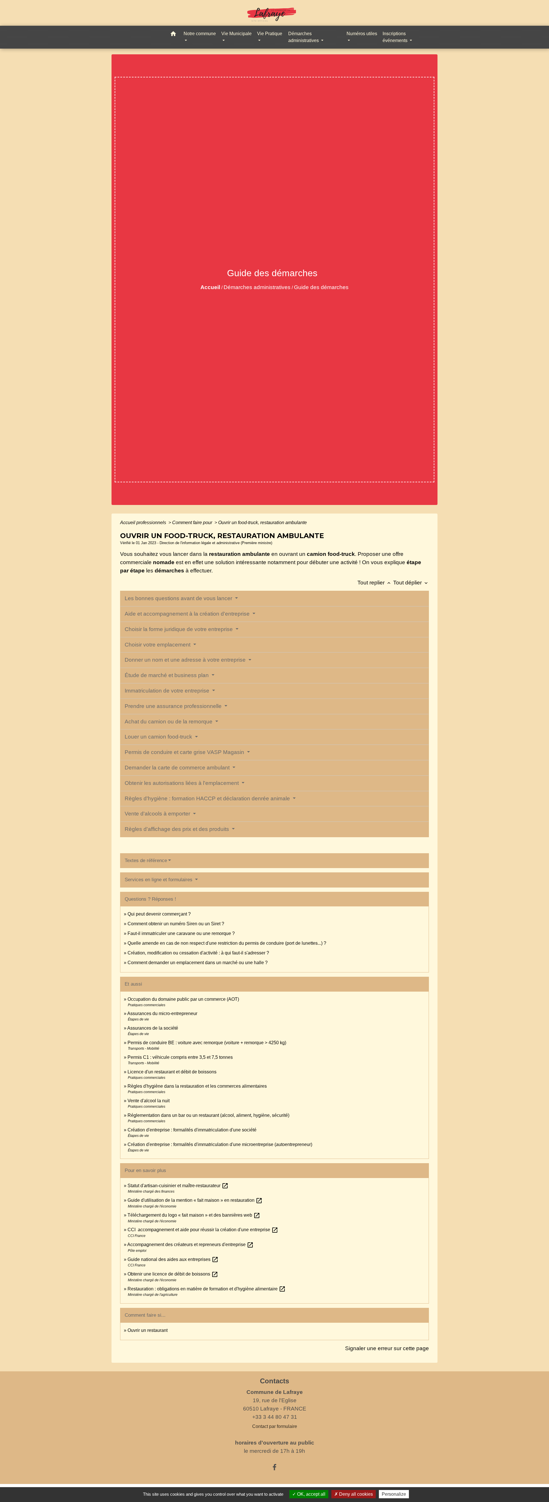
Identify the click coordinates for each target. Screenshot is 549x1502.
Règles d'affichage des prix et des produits (177, 829)
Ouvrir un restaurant (148, 1330)
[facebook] (274, 1467)
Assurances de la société (152, 1028)
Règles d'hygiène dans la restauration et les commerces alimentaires (197, 1086)
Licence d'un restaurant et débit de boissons (172, 1071)
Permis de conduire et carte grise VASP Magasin (185, 752)
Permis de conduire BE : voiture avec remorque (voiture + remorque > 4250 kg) (207, 1042)
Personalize (394, 1494)
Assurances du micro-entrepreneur (162, 1013)
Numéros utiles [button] (362, 33)
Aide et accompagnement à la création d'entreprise (188, 614)
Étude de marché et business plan (167, 675)
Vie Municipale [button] (236, 33)
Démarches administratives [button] (304, 37)
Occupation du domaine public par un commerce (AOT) (183, 999)
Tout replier (374, 583)
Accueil (210, 287)
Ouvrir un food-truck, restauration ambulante (262, 522)
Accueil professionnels (143, 522)
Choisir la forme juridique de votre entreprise (179, 629)
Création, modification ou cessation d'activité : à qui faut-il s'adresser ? (198, 952)
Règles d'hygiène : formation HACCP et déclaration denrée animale (208, 798)
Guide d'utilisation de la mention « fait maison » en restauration (195, 1200)
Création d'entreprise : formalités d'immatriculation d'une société (192, 1129)
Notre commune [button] (200, 33)
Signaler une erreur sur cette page (387, 1348)
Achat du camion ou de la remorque (169, 722)
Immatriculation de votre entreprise (168, 691)
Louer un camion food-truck (159, 737)
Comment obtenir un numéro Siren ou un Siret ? (176, 923)
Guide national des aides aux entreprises (173, 1259)
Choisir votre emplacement (158, 645)
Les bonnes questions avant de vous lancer (179, 598)
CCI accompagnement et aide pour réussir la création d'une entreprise (203, 1229)
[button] (173, 34)
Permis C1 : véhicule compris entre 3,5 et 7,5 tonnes (180, 1057)
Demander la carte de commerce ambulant (178, 768)
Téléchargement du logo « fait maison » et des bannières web (194, 1215)
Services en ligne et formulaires (159, 879)
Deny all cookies (355, 1494)
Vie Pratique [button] (269, 33)
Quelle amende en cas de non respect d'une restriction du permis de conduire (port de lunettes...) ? (227, 943)
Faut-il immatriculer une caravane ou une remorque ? (181, 933)
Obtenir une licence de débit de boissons (173, 1274)
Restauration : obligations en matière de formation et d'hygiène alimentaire (207, 1288)
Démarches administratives (257, 287)
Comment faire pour (192, 522)
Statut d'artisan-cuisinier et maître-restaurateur (178, 1185)
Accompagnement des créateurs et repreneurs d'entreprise (190, 1244)
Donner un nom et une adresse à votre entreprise (186, 660)
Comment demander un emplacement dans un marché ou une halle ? (198, 962)
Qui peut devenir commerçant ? (159, 914)
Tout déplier (411, 583)
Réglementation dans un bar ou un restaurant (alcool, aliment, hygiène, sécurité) (208, 1115)
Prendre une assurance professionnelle (174, 706)
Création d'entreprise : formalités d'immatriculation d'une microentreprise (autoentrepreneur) (220, 1144)
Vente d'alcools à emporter (158, 814)
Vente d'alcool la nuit (149, 1100)
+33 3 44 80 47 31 (274, 1417)
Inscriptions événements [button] (396, 37)
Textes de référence (146, 860)
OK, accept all (310, 1494)
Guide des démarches (321, 287)
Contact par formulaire (274, 1426)
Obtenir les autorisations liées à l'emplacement (182, 783)
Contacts (274, 1381)
